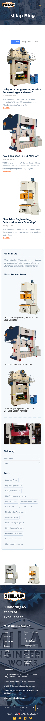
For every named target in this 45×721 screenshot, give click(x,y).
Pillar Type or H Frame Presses (32, 656)
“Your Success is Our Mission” (21, 156)
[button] (23, 434)
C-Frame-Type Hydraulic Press (30, 640)
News (6, 655)
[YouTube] (19, 718)
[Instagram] (14, 718)
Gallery (6, 650)
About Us (7, 637)
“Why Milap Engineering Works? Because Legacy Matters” (21, 91)
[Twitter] (30, 718)
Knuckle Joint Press (31, 650)
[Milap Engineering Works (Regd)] (8, 5)
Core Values (8, 641)
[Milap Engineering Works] (14, 596)
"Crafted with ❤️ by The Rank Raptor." (22, 714)
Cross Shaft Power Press (31, 633)
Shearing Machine (31, 645)
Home (6, 632)
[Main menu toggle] (40, 4)
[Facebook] (25, 718)
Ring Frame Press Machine (30, 662)
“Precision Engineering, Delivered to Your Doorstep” (19, 221)
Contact (7, 646)
